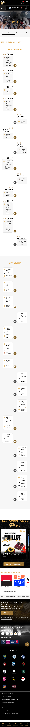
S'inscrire (7, 613)
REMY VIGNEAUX (23, 375)
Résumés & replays (8, 33)
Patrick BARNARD (8, 336)
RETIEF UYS (8, 102)
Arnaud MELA (8, 366)
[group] (15, 8)
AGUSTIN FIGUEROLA (9, 75)
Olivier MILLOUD (23, 393)
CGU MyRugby (6, 696)
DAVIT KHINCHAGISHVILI (8, 346)
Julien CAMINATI (9, 64)
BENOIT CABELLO (8, 271)
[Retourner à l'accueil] (2, 6)
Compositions (20, 33)
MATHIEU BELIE (8, 194)
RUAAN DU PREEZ (23, 464)
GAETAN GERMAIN (23, 180)
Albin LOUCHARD (23, 454)
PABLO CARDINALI (8, 329)
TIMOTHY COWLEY (23, 315)
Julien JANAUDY (23, 380)
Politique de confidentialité (10, 699)
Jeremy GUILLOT (23, 498)
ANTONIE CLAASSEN (8, 420)
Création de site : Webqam (10, 713)
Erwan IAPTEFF (23, 469)
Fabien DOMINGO (8, 427)
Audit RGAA (5, 705)
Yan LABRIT (22, 320)
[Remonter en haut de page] (27, 644)
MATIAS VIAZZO (23, 121)
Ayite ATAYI (7, 440)
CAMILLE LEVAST (23, 448)
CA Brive (6, 24)
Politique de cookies (8, 702)
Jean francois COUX (23, 409)
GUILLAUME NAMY (9, 161)
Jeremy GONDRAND (23, 485)
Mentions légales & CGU (9, 694)
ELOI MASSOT (23, 493)
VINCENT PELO (23, 388)
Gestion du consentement (9, 710)
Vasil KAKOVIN (8, 353)
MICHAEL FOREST (23, 403)
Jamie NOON (8, 290)
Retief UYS (9, 275)
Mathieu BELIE (8, 108)
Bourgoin (24, 24)
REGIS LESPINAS (8, 284)
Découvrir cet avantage (13, 564)
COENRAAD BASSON (23, 151)
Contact (4, 708)
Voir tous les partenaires (9, 591)
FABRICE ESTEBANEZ (8, 223)
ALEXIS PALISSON (8, 59)
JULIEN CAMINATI (8, 91)
